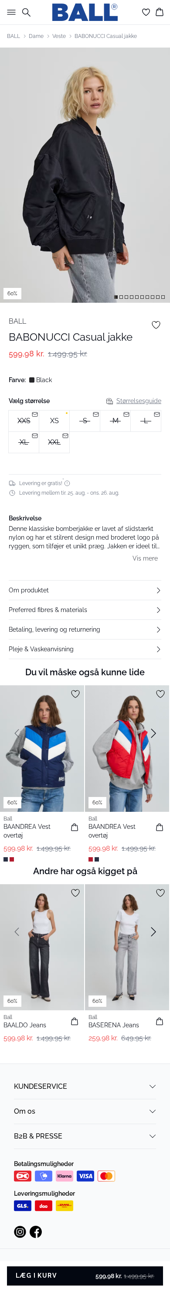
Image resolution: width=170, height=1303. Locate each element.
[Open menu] (9, 12)
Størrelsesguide (138, 400)
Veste (59, 36)
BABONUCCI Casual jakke (106, 36)
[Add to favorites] (156, 325)
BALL (13, 36)
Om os (24, 1111)
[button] (85, 590)
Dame (36, 36)
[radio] (54, 420)
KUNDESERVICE (40, 1086)
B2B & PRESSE (38, 1136)
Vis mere (145, 558)
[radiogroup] (85, 431)
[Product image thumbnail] (116, 297)
